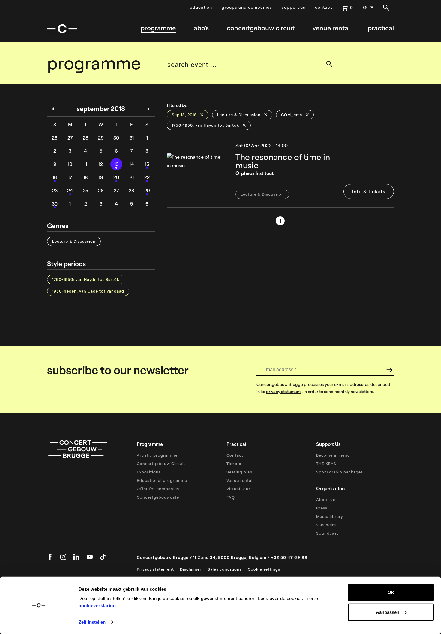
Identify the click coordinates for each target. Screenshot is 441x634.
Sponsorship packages (339, 472)
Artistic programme (157, 455)
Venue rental (331, 28)
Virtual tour (238, 488)
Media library (329, 516)
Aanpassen (387, 611)
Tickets (233, 463)
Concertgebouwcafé (158, 497)
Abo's (201, 28)
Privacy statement (155, 569)
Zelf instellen (92, 622)
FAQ (230, 497)
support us (293, 7)
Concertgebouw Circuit (161, 463)
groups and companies (247, 7)
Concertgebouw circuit (261, 28)
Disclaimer (191, 569)
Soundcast (327, 533)
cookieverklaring (97, 605)
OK (391, 592)
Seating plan (239, 472)
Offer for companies (158, 488)
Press (321, 508)
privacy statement (283, 391)
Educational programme (162, 480)
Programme (158, 28)
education (201, 7)
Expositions (149, 472)
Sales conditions (225, 569)
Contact (234, 455)
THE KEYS (326, 463)
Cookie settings (264, 569)
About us (325, 499)
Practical (381, 28)
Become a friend (333, 455)
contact (323, 7)
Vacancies (326, 524)
